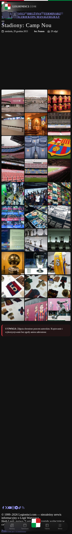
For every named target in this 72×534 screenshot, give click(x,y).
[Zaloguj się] (3, 24)
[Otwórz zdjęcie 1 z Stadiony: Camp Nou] (12, 101)
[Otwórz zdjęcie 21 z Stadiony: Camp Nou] (59, 240)
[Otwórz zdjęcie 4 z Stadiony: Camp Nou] (12, 124)
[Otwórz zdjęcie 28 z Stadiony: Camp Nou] (12, 309)
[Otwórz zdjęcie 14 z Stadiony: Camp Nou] (36, 193)
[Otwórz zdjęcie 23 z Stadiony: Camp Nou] (36, 263)
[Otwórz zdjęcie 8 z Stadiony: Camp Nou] (36, 147)
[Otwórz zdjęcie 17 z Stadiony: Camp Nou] (36, 216)
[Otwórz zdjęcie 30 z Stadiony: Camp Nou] (59, 309)
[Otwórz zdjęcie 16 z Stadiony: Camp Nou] (12, 216)
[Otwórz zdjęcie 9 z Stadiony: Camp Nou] (59, 147)
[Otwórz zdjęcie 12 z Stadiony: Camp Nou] (59, 170)
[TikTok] (19, 508)
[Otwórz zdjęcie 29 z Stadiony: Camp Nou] (36, 309)
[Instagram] (13, 508)
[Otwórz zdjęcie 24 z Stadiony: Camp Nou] (59, 263)
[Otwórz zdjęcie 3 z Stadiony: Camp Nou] (59, 101)
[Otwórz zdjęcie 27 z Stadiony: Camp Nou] (59, 286)
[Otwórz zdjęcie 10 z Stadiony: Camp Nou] (12, 170)
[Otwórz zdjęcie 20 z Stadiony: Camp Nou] (36, 240)
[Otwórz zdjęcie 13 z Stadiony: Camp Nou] (12, 193)
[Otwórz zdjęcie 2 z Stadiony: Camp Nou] (36, 101)
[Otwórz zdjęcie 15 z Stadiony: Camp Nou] (59, 193)
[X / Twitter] (6, 508)
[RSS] (23, 508)
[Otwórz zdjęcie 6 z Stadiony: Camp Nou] (59, 124)
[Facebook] (3, 508)
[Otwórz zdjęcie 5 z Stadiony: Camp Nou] (36, 124)
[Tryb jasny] (2, 21)
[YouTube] (9, 508)
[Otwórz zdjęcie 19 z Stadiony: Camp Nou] (12, 240)
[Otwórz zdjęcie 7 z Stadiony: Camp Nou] (12, 147)
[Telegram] (16, 508)
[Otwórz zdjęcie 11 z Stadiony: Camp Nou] (36, 170)
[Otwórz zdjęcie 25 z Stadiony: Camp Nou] (12, 286)
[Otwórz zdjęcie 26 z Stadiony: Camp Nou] (36, 286)
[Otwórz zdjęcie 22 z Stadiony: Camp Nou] (12, 263)
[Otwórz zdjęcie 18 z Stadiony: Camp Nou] (59, 216)
